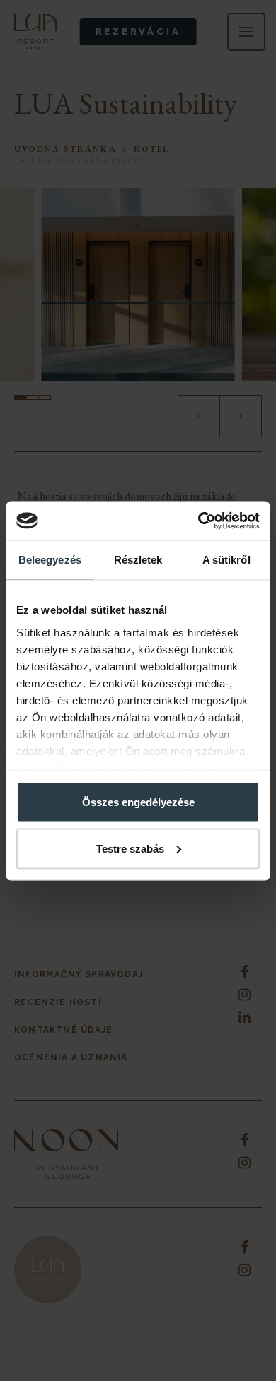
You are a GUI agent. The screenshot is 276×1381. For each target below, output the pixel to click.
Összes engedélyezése (138, 802)
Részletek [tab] (138, 560)
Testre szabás (130, 848)
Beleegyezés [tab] (49, 560)
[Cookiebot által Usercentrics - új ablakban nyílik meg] (198, 520)
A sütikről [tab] (226, 560)
